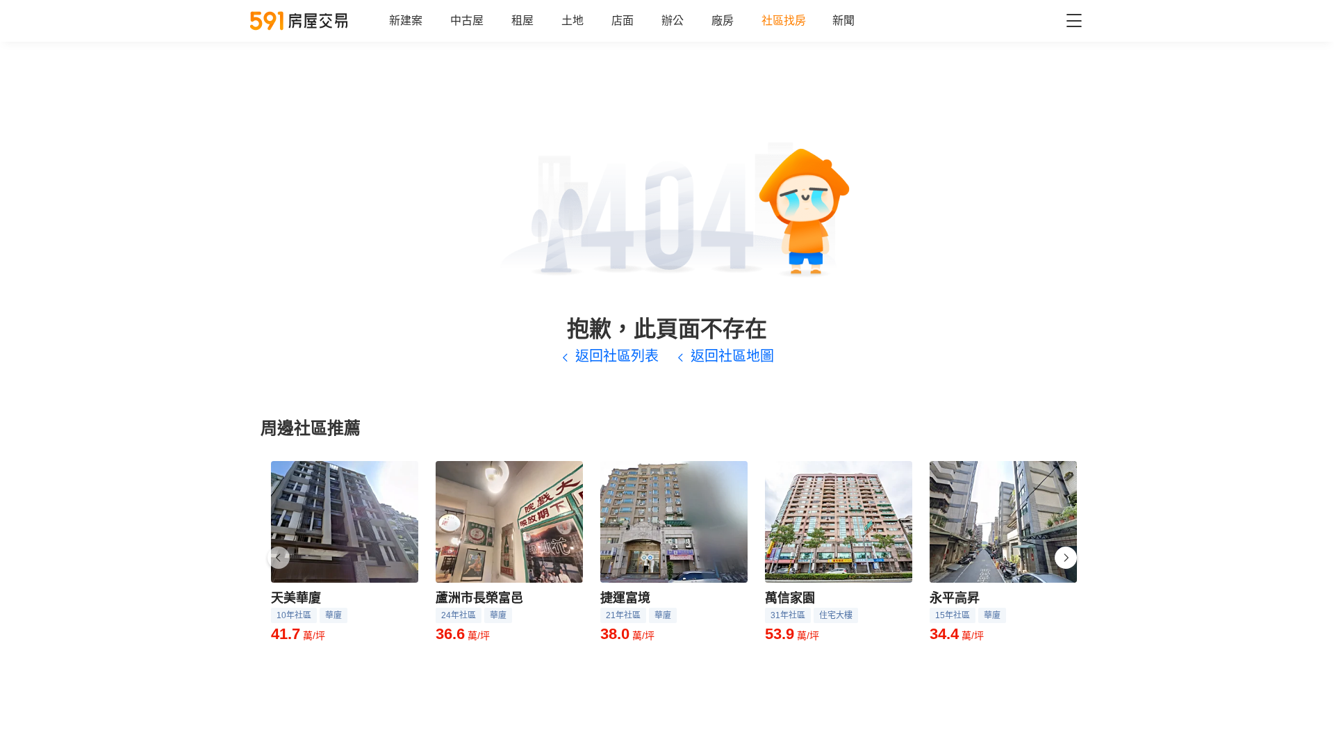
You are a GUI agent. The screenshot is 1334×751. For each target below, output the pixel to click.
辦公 (672, 20)
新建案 (405, 20)
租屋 (522, 20)
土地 (572, 20)
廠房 (722, 20)
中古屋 (467, 20)
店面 (622, 20)
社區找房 (783, 20)
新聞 (843, 20)
